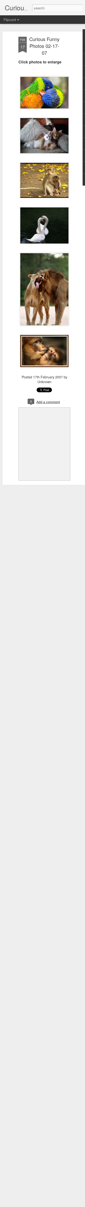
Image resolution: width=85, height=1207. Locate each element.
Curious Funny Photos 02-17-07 (44, 46)
